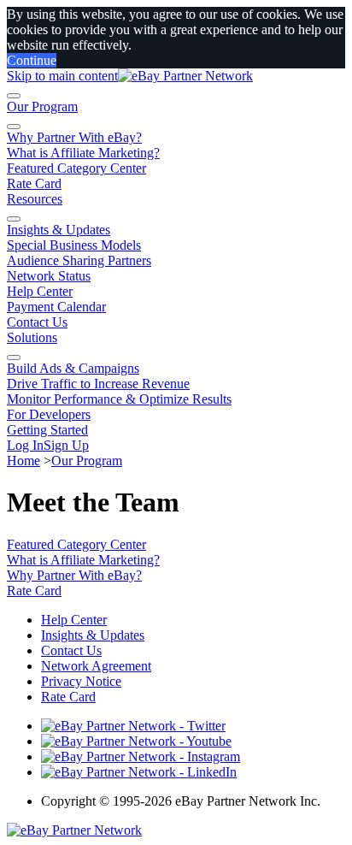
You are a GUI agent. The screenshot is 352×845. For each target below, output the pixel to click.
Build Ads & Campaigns (73, 368)
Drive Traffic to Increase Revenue (98, 383)
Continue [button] (31, 60)
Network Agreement (96, 666)
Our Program (42, 106)
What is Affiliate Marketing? (83, 152)
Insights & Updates (58, 229)
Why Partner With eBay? (74, 137)
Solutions (32, 337)
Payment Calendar (56, 306)
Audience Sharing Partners (79, 260)
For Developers (49, 414)
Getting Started (47, 429)
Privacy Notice (81, 681)
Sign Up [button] (66, 445)
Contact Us (37, 322)
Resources (34, 199)
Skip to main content (62, 75)
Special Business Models (74, 245)
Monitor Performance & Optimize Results (119, 399)
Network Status (49, 276)
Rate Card (34, 183)
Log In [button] (25, 445)
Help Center (40, 291)
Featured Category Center (76, 168)
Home (23, 460)
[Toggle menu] (14, 95)
